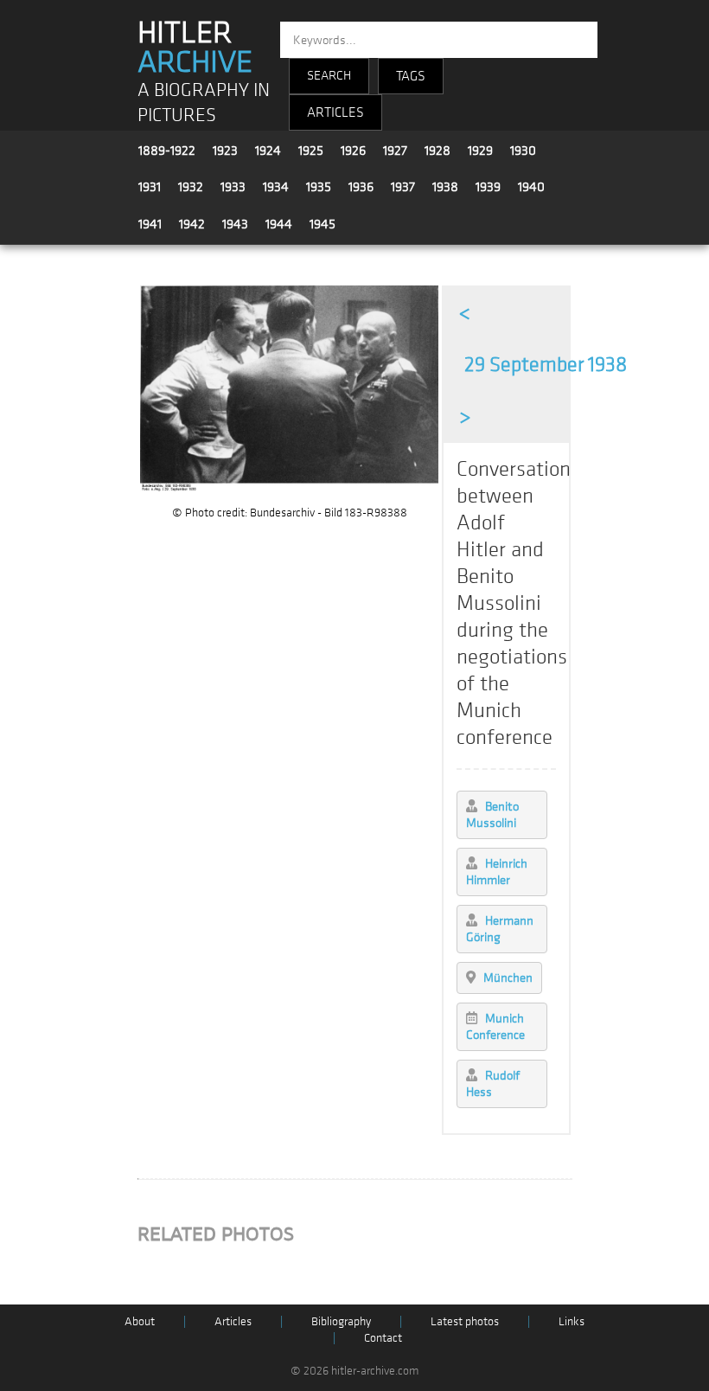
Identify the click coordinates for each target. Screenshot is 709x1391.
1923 (225, 150)
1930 (523, 150)
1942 (192, 224)
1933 (233, 187)
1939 (488, 187)
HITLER (194, 47)
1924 (268, 150)
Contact (383, 1338)
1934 (276, 187)
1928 (437, 150)
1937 (403, 187)
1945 (322, 224)
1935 (318, 187)
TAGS (410, 76)
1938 (445, 187)
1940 (531, 187)
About (140, 1321)
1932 (190, 187)
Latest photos (465, 1321)
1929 (480, 150)
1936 (361, 187)
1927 (395, 150)
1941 (150, 224)
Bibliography (341, 1321)
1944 (278, 224)
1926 (353, 150)
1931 (149, 187)
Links (571, 1321)
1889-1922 (166, 150)
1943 (235, 224)
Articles (233, 1321)
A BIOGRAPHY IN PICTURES (203, 103)
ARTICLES (335, 112)
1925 (310, 150)
